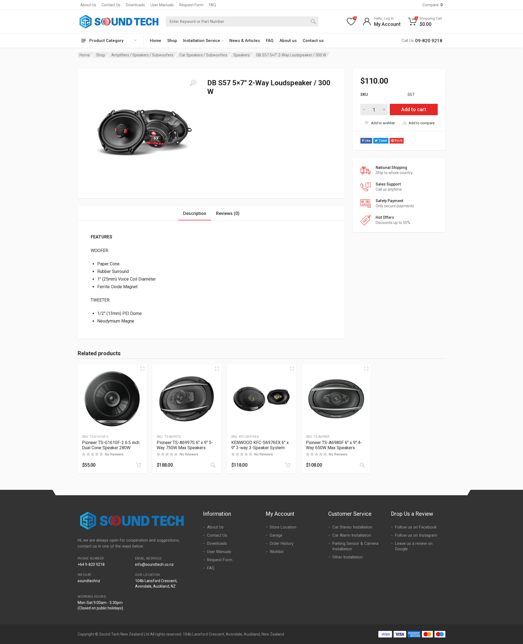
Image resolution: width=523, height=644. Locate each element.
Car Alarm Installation (351, 535)
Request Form (191, 5)
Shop (172, 40)
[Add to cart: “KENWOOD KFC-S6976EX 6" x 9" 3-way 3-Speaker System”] (288, 465)
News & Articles (244, 40)
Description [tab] (194, 213)
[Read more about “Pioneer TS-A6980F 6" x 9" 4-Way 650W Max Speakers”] (362, 465)
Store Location (283, 527)
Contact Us (111, 5)
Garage (276, 535)
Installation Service (201, 40)
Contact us (313, 40)
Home (155, 40)
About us (288, 40)
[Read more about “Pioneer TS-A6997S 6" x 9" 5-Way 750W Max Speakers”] (213, 465)
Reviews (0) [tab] (227, 213)
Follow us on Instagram (416, 535)
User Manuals (162, 5)
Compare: (432, 5)
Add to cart (413, 109)
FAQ (212, 5)
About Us (88, 5)
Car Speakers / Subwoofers (203, 55)
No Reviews (114, 454)
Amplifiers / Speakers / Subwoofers (142, 55)
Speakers (241, 55)
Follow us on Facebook (416, 527)
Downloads (135, 5)
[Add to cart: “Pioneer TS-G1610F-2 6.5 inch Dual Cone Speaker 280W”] (138, 465)
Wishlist (277, 551)
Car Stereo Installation (352, 527)
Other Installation (347, 557)
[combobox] (242, 21)
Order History (281, 543)
